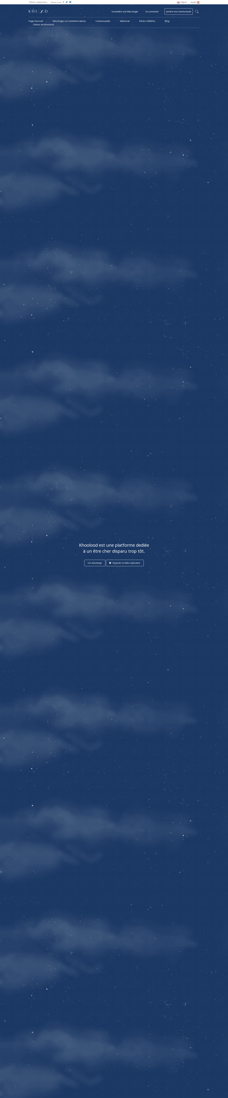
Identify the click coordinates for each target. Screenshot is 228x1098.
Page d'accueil (36, 21)
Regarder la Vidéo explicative (126, 563)
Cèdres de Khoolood (43, 24)
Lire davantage (95, 563)
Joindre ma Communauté (178, 11)
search (197, 11)
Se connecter (152, 11)
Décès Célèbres (147, 21)
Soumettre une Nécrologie (124, 11)
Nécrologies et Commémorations (69, 21)
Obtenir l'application (38, 2)
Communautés (102, 21)
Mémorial (125, 21)
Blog (167, 21)
